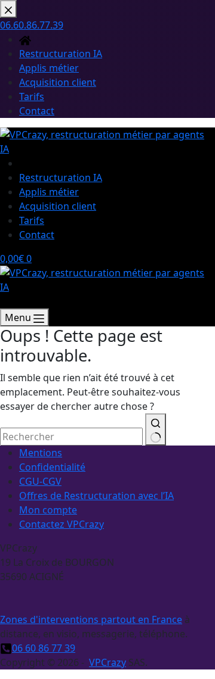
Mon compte (48, 509)
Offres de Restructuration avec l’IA (96, 495)
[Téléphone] (6, 301)
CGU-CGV (40, 481)
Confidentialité (52, 467)
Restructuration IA (60, 177)
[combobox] (71, 437)
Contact (36, 234)
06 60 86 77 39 (43, 648)
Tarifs (31, 220)
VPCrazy (107, 662)
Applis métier (49, 191)
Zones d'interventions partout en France (91, 619)
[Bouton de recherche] (155, 429)
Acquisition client (57, 206)
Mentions (40, 452)
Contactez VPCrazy (61, 524)
